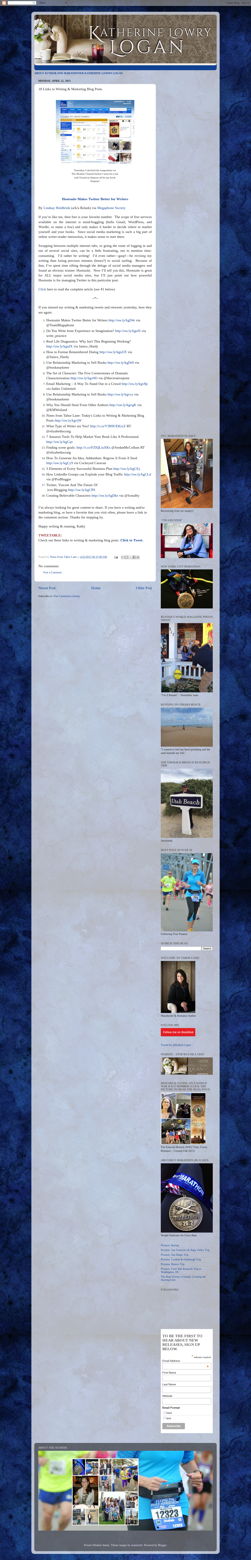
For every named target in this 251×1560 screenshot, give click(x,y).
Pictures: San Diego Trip (174, 1254)
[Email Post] (116, 556)
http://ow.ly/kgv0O (84, 378)
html (169, 1413)
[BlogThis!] (127, 557)
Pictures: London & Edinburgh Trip (181, 1259)
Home (95, 588)
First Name (169, 1372)
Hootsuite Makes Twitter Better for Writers (95, 199)
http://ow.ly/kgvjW (68, 420)
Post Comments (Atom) (67, 596)
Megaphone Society (111, 208)
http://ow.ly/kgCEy (126, 469)
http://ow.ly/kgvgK (122, 405)
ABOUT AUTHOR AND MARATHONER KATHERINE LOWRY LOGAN (78, 73)
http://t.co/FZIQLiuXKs (93, 447)
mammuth (136, 1545)
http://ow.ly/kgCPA (81, 490)
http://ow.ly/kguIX (59, 346)
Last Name (169, 1384)
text (168, 1418)
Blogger (162, 1545)
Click (42, 289)
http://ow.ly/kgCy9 (59, 463)
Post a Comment (52, 572)
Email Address (185, 1360)
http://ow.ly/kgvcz (120, 394)
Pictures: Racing (170, 1245)
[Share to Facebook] (134, 557)
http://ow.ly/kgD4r (122, 320)
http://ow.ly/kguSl (128, 331)
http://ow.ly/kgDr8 (120, 363)
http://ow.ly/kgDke (105, 495)
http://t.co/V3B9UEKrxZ (108, 426)
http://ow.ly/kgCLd (137, 474)
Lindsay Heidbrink (57, 208)
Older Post (144, 588)
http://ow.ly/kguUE (113, 352)
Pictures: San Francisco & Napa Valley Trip (185, 1250)
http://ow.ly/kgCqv (59, 442)
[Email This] (123, 557)
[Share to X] (130, 557)
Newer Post (46, 588)
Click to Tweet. (131, 540)
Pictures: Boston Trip (173, 1264)
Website (167, 1395)
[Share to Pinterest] (138, 557)
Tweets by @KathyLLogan (176, 1045)
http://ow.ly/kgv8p (135, 384)
